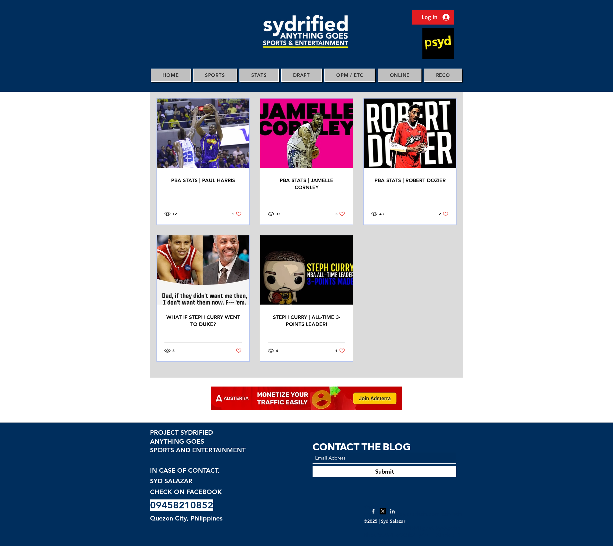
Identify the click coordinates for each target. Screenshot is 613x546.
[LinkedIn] (392, 511)
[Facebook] (373, 511)
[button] (215, 75)
